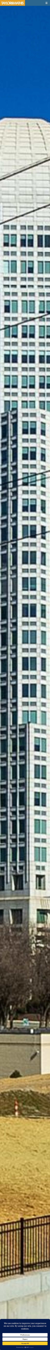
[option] (25, 675)
